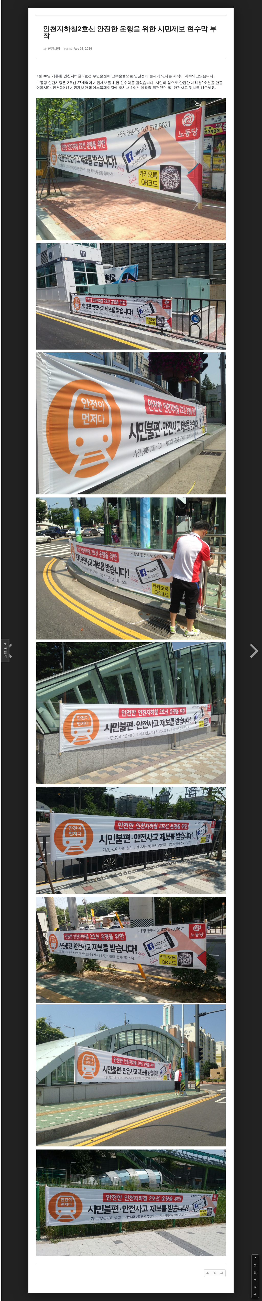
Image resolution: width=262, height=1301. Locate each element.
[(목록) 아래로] (255, 1287)
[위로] (255, 1279)
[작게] (255, 1272)
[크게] (255, 1265)
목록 (5, 650)
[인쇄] (255, 1294)
